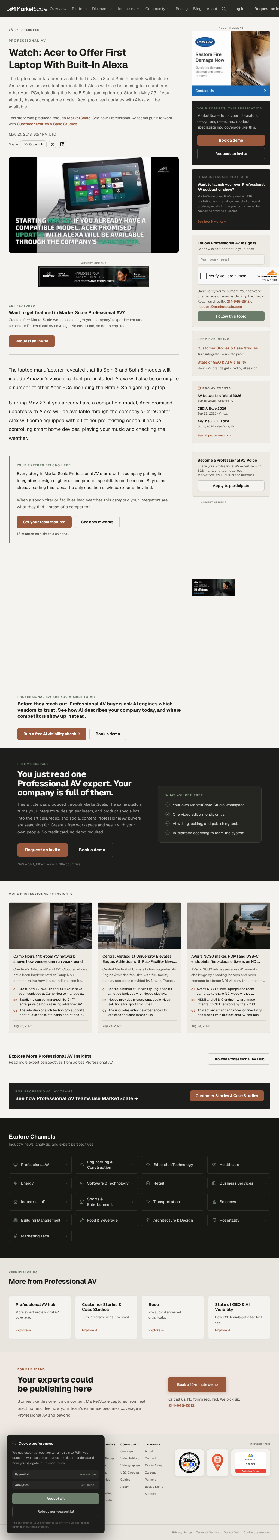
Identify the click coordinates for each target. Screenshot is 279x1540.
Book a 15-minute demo (197, 1384)
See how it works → (212, 221)
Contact (150, 1458)
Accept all (56, 1498)
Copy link (36, 144)
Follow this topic (231, 316)
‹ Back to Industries (24, 30)
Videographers (130, 1465)
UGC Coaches (130, 1472)
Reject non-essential (55, 1511)
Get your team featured (44, 521)
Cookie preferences (257, 1532)
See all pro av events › (214, 435)
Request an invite (31, 341)
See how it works (97, 521)
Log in (238, 8)
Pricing (182, 8)
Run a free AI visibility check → (51, 733)
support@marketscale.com (220, 306)
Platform (79, 8)
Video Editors (129, 1458)
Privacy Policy (182, 1532)
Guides (125, 1479)
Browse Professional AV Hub (239, 1059)
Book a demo (231, 140)
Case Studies (105, 1458)
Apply (124, 1487)
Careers (150, 1472)
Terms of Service (207, 1532)
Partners (150, 1479)
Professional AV (27, 40)
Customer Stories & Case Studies (47, 123)
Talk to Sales (153, 1465)
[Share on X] (52, 144)
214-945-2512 (238, 301)
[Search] (223, 8)
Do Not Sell (231, 1532)
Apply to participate (231, 485)
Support (150, 1494)
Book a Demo (154, 1487)
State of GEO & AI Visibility (222, 362)
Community (155, 8)
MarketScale (78, 117)
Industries (126, 8)
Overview (58, 8)
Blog (197, 8)
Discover (100, 8)
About (212, 8)
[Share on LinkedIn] (62, 144)
